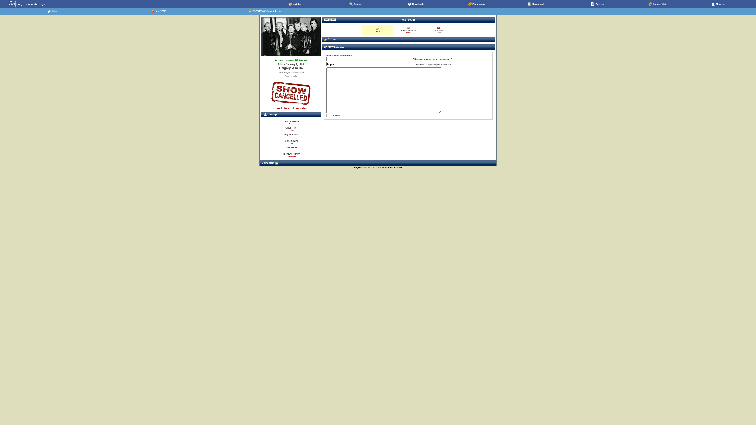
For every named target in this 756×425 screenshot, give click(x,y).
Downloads (418, 4)
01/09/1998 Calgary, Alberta (266, 11)
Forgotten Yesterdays (30, 4)
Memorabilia (478, 4)
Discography (539, 4)
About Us (720, 4)
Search (357, 4)
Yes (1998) (160, 11)
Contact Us (268, 163)
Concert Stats (659, 4)
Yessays (599, 4)
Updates (296, 4)
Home (54, 11)
